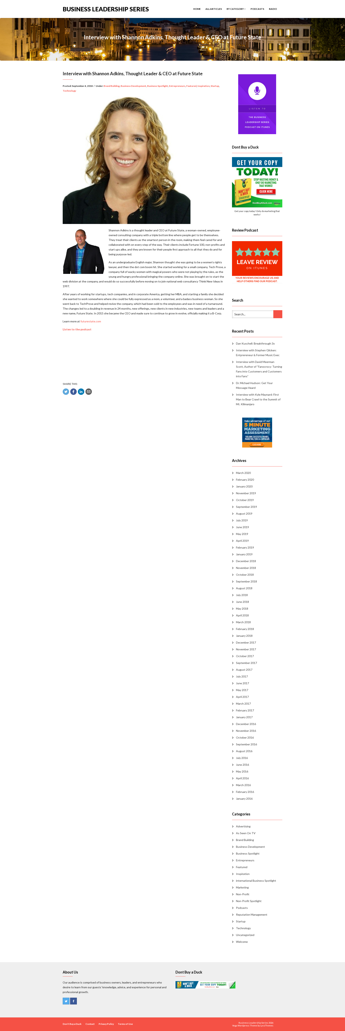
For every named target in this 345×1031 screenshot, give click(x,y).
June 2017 (242, 683)
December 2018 (246, 561)
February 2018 (245, 629)
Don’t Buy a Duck (72, 1023)
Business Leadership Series (106, 8)
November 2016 (246, 730)
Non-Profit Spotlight (249, 901)
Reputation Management (251, 914)
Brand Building (112, 85)
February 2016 (245, 791)
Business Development (133, 85)
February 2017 (245, 710)
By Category (235, 8)
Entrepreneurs (177, 85)
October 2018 (245, 574)
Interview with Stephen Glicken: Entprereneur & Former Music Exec (258, 353)
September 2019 (246, 506)
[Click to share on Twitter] (66, 391)
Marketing (242, 887)
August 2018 (244, 588)
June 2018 (242, 601)
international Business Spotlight (256, 880)
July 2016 (242, 758)
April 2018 (242, 615)
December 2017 (246, 642)
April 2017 (242, 696)
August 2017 (244, 669)
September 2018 (246, 581)
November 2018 (246, 567)
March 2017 (243, 703)
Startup (215, 85)
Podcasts (257, 8)
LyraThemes (266, 1025)
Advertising (243, 826)
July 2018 (242, 595)
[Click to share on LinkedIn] (81, 391)
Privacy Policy (106, 1023)
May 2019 (242, 534)
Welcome (242, 941)
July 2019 (242, 520)
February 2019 (245, 547)
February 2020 (245, 479)
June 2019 (242, 527)
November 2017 (246, 649)
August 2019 (244, 513)
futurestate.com (90, 321)
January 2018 (244, 635)
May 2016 (242, 771)
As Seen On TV (246, 833)
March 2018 (243, 622)
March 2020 (243, 472)
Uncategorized (245, 935)
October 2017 (245, 656)
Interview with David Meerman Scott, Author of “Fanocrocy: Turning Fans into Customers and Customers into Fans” (259, 369)
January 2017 (244, 717)
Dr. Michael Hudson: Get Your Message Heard (254, 385)
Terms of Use (125, 1023)
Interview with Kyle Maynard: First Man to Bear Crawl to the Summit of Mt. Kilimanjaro (258, 399)
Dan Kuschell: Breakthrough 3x (255, 343)
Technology (69, 90)
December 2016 (246, 724)
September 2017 (246, 663)
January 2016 (244, 798)
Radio (273, 8)
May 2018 (242, 608)
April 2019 (242, 540)
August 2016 (244, 751)
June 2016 (242, 764)
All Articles (213, 8)
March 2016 (243, 785)
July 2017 (242, 676)
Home (197, 8)
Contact (90, 1023)
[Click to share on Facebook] (73, 391)
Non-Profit (242, 894)
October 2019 (245, 500)
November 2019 (246, 493)
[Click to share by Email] (88, 391)
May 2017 (242, 690)
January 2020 (244, 486)
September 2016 (246, 744)
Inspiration (203, 85)
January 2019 (244, 554)
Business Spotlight (157, 85)
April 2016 (242, 778)
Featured (191, 85)
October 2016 (245, 737)
